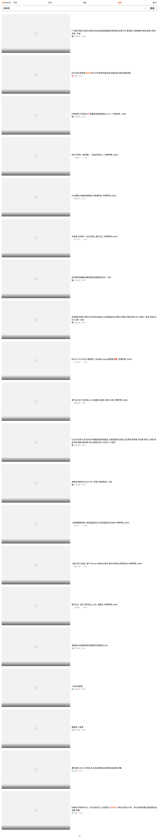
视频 (119, 3)
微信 (85, 3)
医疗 (50, 3)
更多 (154, 3)
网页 (15, 3)
